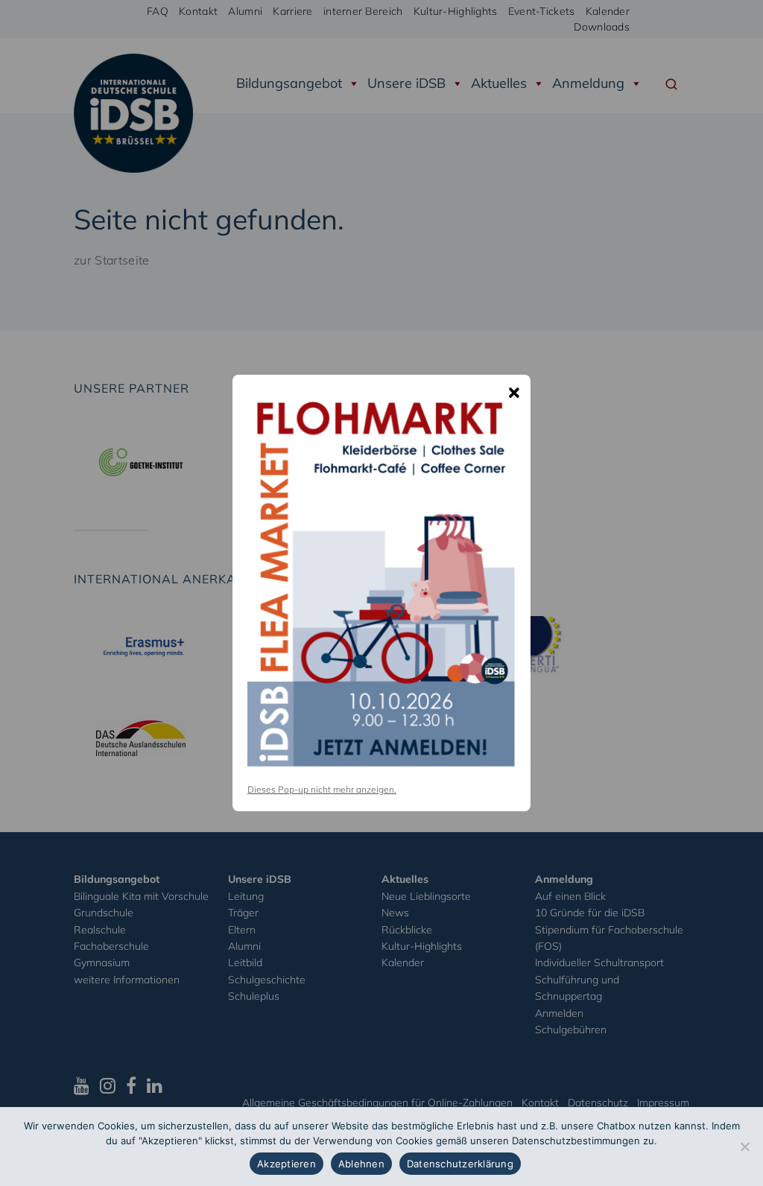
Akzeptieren (286, 1164)
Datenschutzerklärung (460, 1164)
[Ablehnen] (744, 1146)
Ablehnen (361, 1164)
